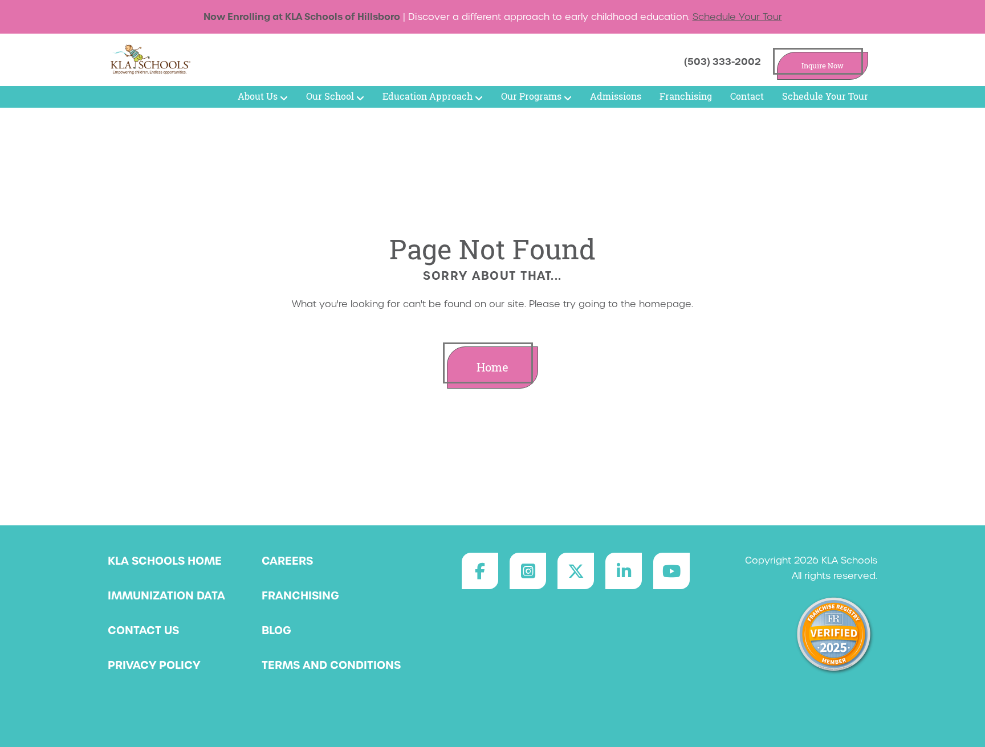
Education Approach (427, 96)
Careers (287, 560)
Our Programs (531, 96)
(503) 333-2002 (722, 61)
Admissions (615, 96)
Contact (747, 96)
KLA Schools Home (165, 560)
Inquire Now (822, 66)
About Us (258, 96)
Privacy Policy (154, 665)
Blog (276, 630)
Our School (330, 96)
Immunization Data (166, 595)
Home (492, 367)
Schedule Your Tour (737, 17)
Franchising (686, 96)
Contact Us (143, 630)
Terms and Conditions (331, 665)
